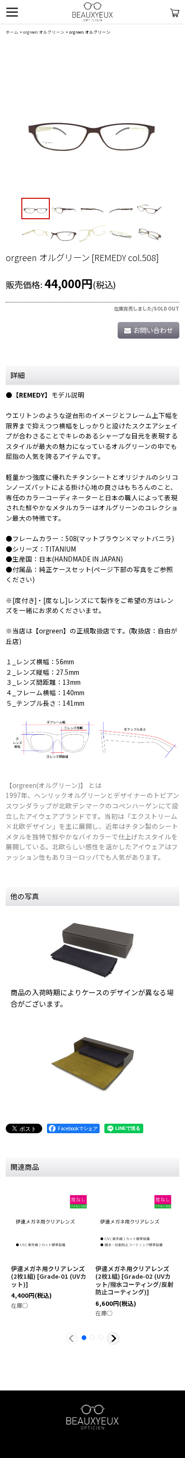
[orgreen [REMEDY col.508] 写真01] (92, 124)
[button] (35, 209)
